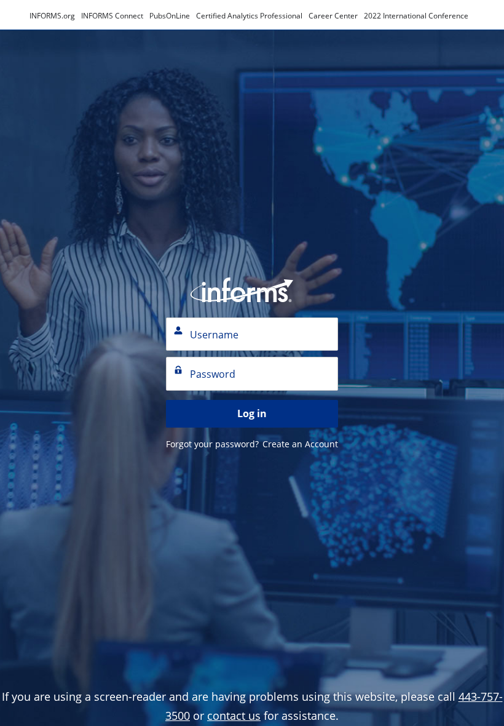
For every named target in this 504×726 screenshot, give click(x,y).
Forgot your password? (212, 444)
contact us (234, 715)
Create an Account (300, 444)
